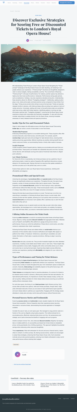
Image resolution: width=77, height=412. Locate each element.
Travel (48, 2)
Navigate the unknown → (66, 2)
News (32, 2)
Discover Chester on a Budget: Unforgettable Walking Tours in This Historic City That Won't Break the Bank (53, 385)
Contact (73, 398)
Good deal (26, 2)
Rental (37, 2)
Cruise (20, 2)
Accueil (12, 11)
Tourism (43, 2)
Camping (14, 2)
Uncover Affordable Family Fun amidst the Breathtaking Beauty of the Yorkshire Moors (23, 384)
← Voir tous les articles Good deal (21, 364)
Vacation (54, 2)
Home (9, 2)
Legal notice (66, 398)
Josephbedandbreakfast (10, 399)
